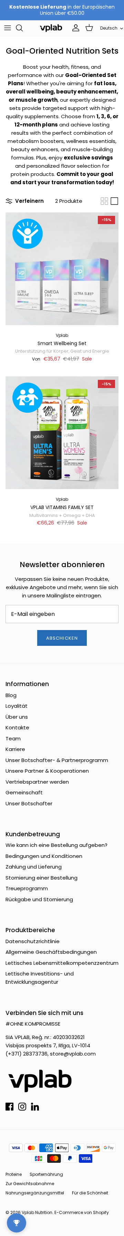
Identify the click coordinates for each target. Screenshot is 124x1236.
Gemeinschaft (24, 792)
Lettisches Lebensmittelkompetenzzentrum (62, 963)
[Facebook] (9, 1107)
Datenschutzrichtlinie (33, 941)
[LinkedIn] (35, 1107)
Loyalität (17, 705)
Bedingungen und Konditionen (44, 856)
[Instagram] (22, 1107)
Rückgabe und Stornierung (39, 899)
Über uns (17, 716)
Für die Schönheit (90, 1193)
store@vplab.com (73, 1053)
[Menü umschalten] (7, 27)
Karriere (15, 749)
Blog (11, 695)
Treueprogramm (27, 888)
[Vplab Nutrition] (51, 28)
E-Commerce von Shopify (81, 1212)
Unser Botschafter (29, 803)
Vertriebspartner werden (37, 781)
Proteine (14, 1174)
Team (13, 738)
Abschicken (62, 638)
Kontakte (17, 727)
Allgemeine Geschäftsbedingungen (51, 952)
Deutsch (108, 28)
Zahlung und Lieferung (34, 866)
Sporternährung (46, 1174)
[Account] (74, 27)
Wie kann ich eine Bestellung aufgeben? (56, 845)
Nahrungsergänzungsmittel (35, 1193)
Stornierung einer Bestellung (42, 877)
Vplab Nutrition (37, 1212)
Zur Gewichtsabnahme (30, 1184)
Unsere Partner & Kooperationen (47, 770)
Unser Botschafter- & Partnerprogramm (57, 760)
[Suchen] (22, 27)
